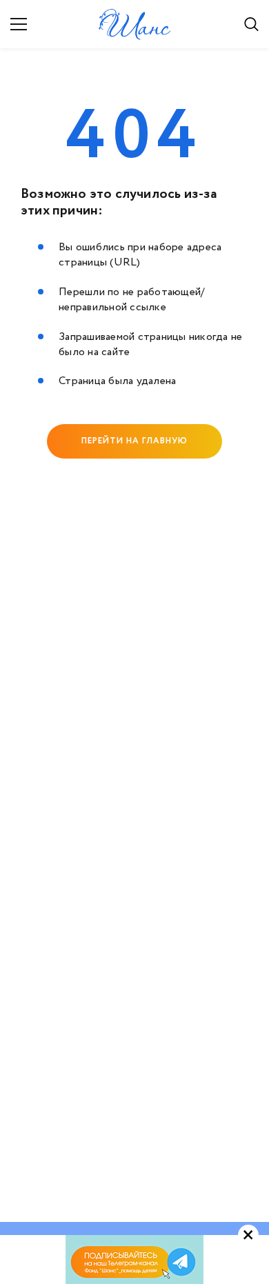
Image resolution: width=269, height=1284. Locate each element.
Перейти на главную (134, 441)
